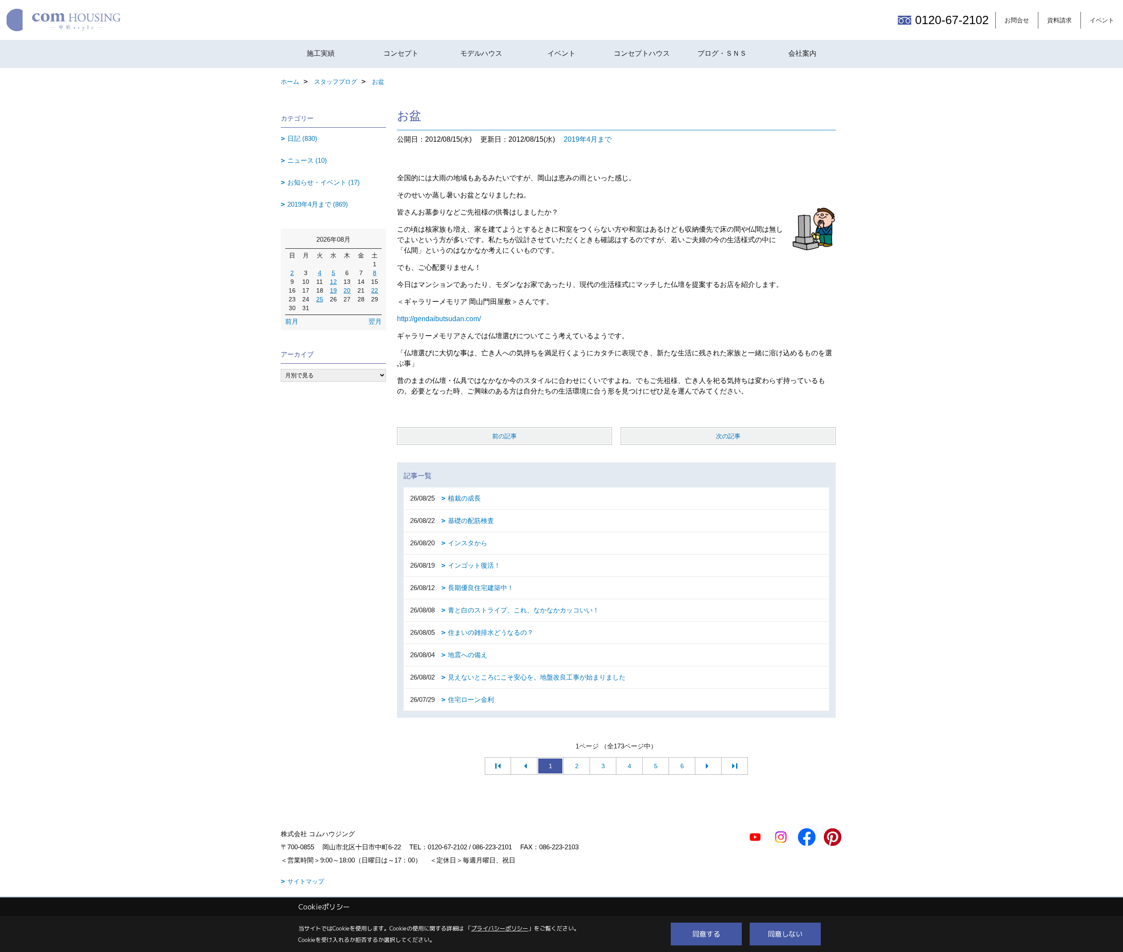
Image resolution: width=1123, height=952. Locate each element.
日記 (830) (302, 138)
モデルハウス (481, 53)
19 (333, 290)
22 (374, 290)
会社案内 (802, 53)
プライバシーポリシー (499, 928)
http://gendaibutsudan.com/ (439, 318)
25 (319, 299)
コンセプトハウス (642, 53)
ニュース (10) (307, 160)
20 (346, 290)
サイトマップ (305, 881)
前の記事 (504, 436)
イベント (1102, 20)
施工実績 (321, 53)
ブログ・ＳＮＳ (722, 53)
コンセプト (400, 53)
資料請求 (1059, 20)
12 (333, 281)
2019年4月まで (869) (317, 204)
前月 (291, 321)
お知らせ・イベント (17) (323, 182)
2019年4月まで (588, 139)
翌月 (375, 321)
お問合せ (1017, 20)
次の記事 (728, 436)
